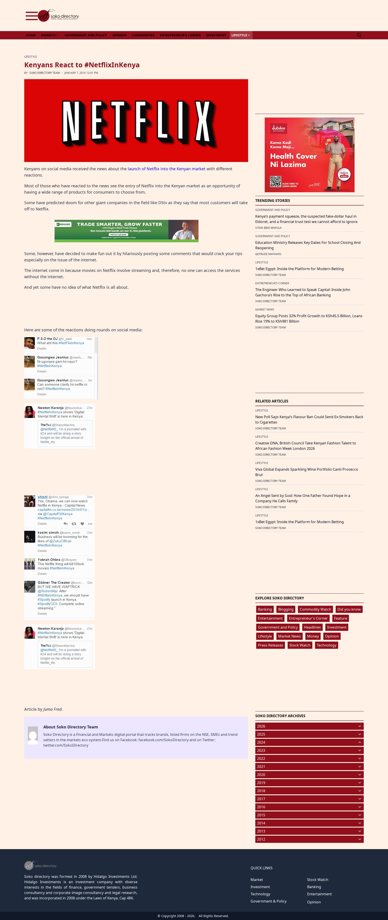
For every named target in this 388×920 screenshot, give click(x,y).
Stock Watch (300, 645)
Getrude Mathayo (268, 254)
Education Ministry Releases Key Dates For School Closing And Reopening (308, 245)
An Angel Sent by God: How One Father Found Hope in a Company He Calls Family (302, 498)
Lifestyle (265, 636)
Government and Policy (278, 627)
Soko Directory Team (44, 73)
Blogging (285, 609)
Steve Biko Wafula (268, 228)
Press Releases (270, 645)
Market (257, 879)
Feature (340, 618)
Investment (336, 627)
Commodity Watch (315, 609)
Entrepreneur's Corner (308, 618)
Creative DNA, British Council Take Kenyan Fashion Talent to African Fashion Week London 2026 (305, 446)
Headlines (312, 627)
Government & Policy (269, 901)
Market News (289, 636)
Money (313, 636)
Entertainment (270, 618)
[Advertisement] (282, 15)
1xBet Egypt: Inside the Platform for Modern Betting (299, 268)
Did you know (349, 609)
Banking (265, 609)
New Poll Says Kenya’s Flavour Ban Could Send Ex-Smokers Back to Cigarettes (309, 419)
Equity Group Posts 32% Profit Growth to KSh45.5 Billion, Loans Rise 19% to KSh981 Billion (308, 318)
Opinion (332, 636)
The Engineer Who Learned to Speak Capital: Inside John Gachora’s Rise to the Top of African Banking (302, 292)
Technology (326, 645)
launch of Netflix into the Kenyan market (166, 168)
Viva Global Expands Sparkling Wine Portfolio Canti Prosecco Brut (306, 472)
